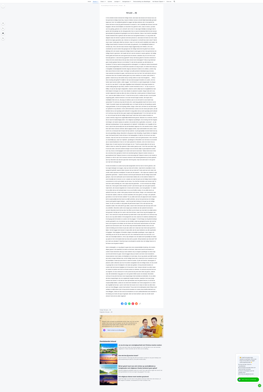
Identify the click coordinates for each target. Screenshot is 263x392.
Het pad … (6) (108, 312)
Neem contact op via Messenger (249, 379)
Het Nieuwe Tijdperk (157, 1)
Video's (102, 1)
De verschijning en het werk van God (109, 5)
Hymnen (110, 1)
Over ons (169, 1)
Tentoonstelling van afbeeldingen (141, 1)
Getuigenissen (126, 1)
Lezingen (116, 1)
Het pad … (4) (107, 310)
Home (89, 1)
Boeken (95, 1)
